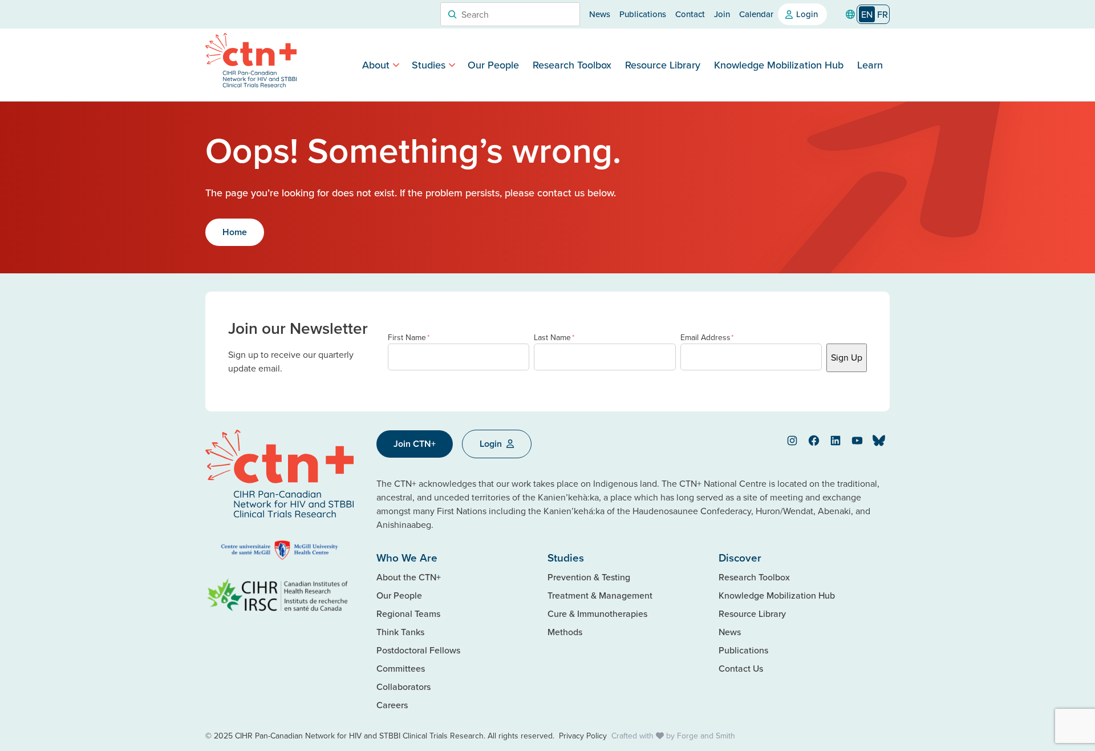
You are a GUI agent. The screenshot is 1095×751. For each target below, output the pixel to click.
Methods (565, 631)
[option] (882, 14)
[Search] (452, 14)
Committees (400, 668)
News (599, 14)
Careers (392, 704)
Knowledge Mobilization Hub (778, 65)
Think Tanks (400, 631)
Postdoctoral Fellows (418, 650)
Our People (493, 65)
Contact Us (741, 668)
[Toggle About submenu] (396, 64)
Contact (690, 14)
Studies (428, 65)
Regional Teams (408, 613)
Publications (642, 14)
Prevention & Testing (589, 577)
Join (722, 14)
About (376, 65)
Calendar (756, 14)
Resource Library (662, 65)
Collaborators (403, 686)
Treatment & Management (600, 595)
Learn (870, 65)
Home (234, 232)
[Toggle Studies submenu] (452, 64)
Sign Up (846, 357)
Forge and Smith (706, 735)
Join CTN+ (415, 443)
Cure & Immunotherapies (597, 613)
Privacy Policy (583, 735)
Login (807, 14)
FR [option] (882, 14)
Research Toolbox (572, 65)
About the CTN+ (408, 577)
